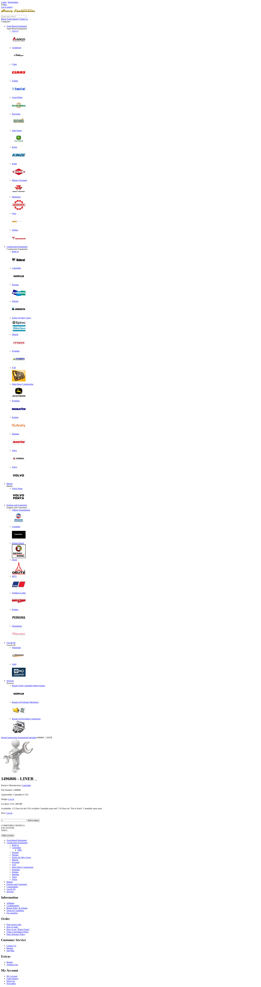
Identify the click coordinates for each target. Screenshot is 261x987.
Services (10, 681)
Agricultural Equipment (17, 26)
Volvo (14, 879)
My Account (12, 976)
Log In (11, 799)
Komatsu (16, 869)
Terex (14, 877)
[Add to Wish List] (36, 780)
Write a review (7, 836)
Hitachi (15, 860)
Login (3, 2)
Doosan (15, 852)
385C (19, 850)
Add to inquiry (33, 820)
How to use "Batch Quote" (18, 929)
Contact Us (11, 946)
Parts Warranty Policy (16, 934)
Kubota (15, 872)
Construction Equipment (17, 246)
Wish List (11, 981)
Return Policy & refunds (17, 908)
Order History (12, 978)
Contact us (23, 19)
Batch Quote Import (9, 19)
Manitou (15, 874)
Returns (10, 948)
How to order (12, 927)
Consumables (12, 887)
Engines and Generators (17, 505)
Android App (12, 964)
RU (5, 5)
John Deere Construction (22, 867)
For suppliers (12, 913)
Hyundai (15, 862)
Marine (10, 483)
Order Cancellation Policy (18, 932)
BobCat (15, 845)
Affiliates (10, 903)
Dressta (15, 855)
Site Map (10, 950)
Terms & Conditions (15, 910)
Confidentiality (13, 906)
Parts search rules (14, 924)
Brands (10, 962)
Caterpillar (16, 847)
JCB (14, 865)
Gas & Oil (11, 643)
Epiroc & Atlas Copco (21, 857)
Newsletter (11, 983)
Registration (13, 2)
